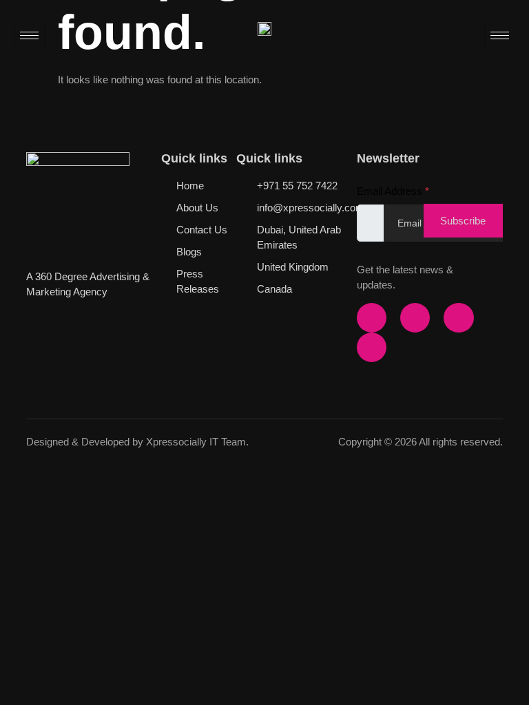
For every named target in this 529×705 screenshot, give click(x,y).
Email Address (393, 191)
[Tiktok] (458, 318)
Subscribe (463, 221)
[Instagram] (415, 318)
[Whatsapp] (371, 347)
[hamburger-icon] (29, 35)
